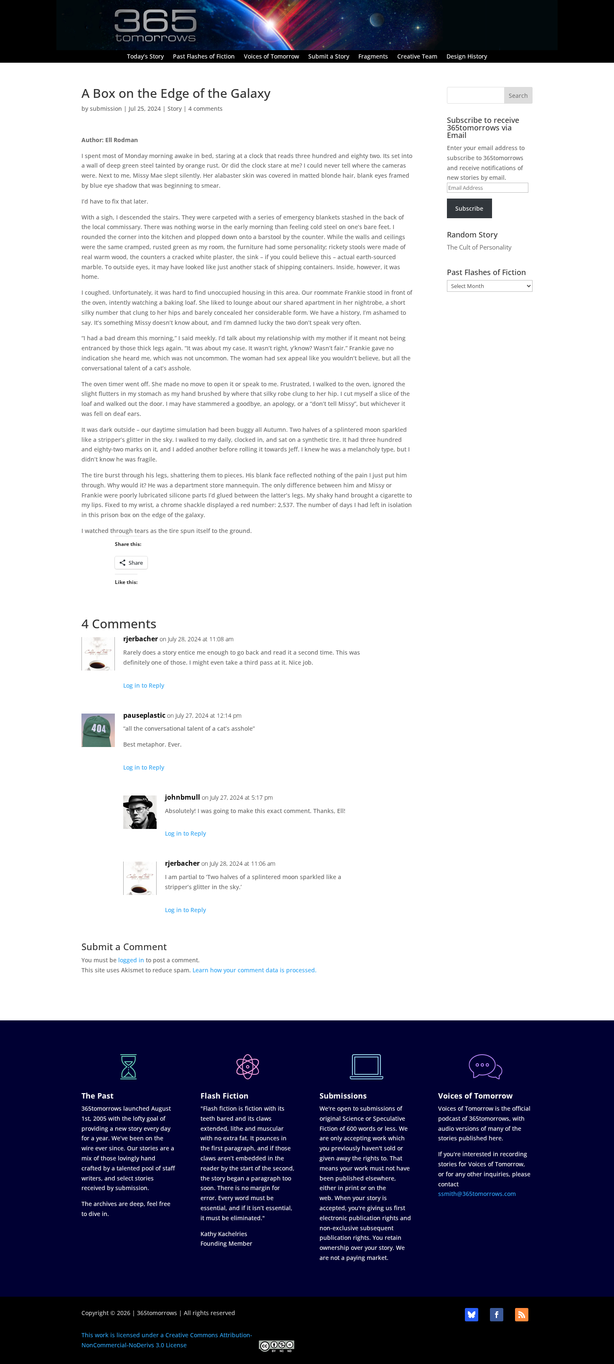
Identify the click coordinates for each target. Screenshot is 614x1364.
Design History (467, 57)
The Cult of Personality (479, 247)
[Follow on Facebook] (496, 1314)
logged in (131, 960)
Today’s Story (145, 57)
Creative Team (417, 57)
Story (174, 108)
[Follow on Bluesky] (471, 1314)
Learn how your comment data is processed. (255, 970)
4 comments (205, 108)
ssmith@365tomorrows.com (477, 1194)
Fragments (373, 57)
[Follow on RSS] (521, 1314)
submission (106, 108)
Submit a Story (328, 57)
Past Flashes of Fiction (204, 57)
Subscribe (469, 208)
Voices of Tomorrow (271, 57)
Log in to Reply (143, 685)
